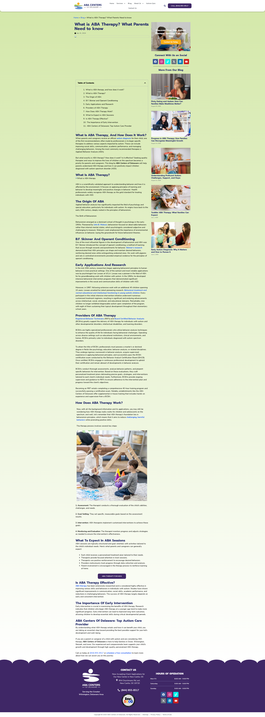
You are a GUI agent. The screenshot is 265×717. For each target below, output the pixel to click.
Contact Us (132, 8)
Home (112, 3)
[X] (163, 700)
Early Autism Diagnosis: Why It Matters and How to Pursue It (169, 250)
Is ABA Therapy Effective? (97, 118)
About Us (137, 3)
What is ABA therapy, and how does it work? (105, 89)
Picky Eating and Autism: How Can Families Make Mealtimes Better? (167, 102)
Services (120, 3)
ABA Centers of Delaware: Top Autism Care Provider (109, 126)
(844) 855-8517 (97, 653)
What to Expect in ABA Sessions (100, 115)
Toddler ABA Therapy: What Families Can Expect (170, 213)
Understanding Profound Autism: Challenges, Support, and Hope (166, 176)
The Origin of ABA (93, 97)
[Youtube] (175, 700)
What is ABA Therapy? (95, 93)
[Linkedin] (169, 700)
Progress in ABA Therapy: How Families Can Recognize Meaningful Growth (169, 139)
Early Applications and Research (99, 104)
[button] (165, 6)
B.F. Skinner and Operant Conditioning (102, 100)
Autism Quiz (150, 3)
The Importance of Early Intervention (102, 122)
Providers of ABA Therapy (97, 108)
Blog (130, 3)
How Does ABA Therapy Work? (99, 111)
